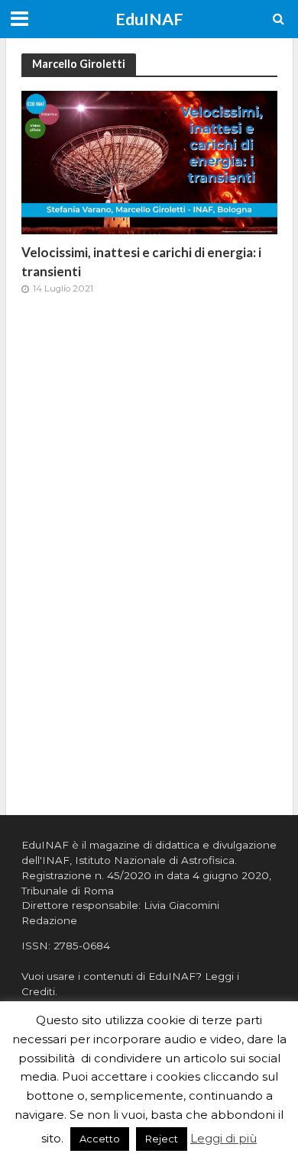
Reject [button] (161, 1139)
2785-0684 (81, 945)
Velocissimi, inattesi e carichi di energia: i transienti (141, 261)
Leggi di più (223, 1138)
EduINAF (149, 19)
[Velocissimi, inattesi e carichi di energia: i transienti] (149, 161)
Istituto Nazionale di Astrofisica (155, 860)
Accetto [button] (99, 1139)
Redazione (49, 920)
